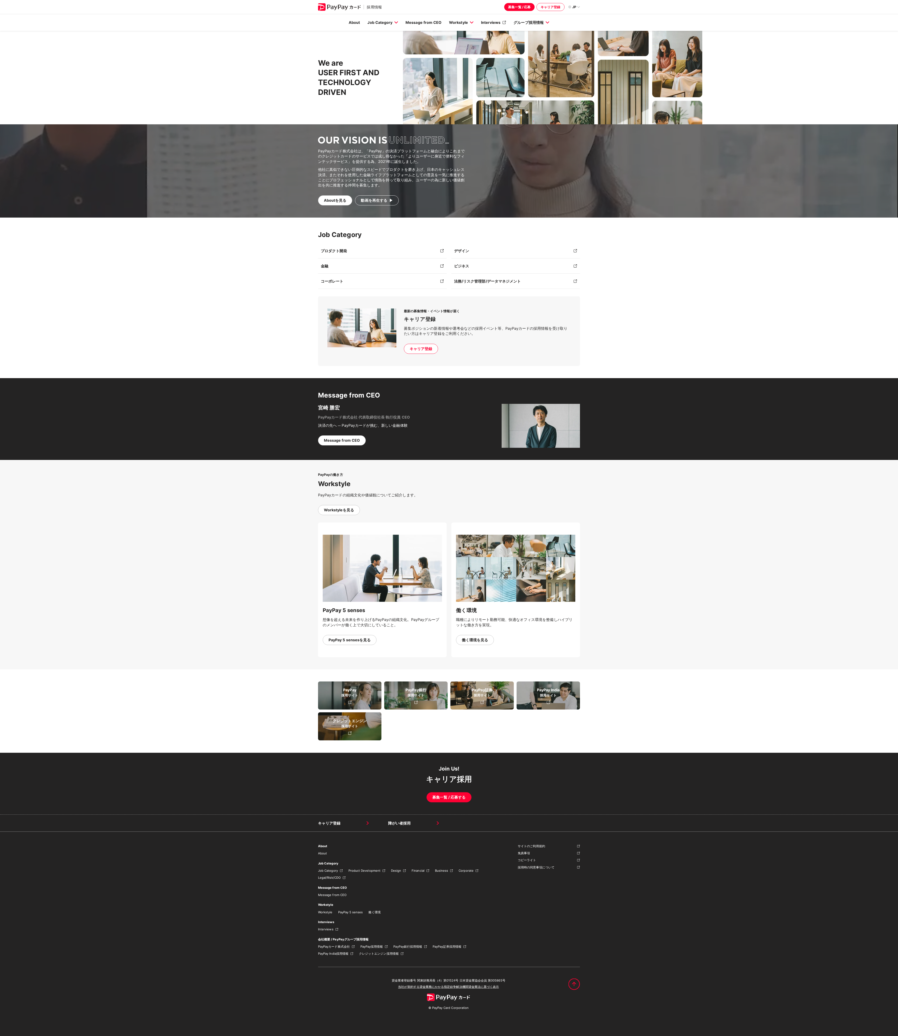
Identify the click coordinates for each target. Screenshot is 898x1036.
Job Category (379, 22)
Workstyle (458, 22)
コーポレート (332, 281)
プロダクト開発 (334, 250)
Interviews (491, 22)
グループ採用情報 (528, 22)
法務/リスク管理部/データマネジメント (487, 281)
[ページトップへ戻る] (574, 984)
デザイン (461, 250)
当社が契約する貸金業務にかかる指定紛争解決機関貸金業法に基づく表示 (448, 987)
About (354, 22)
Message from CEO (424, 22)
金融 (324, 266)
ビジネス (461, 266)
